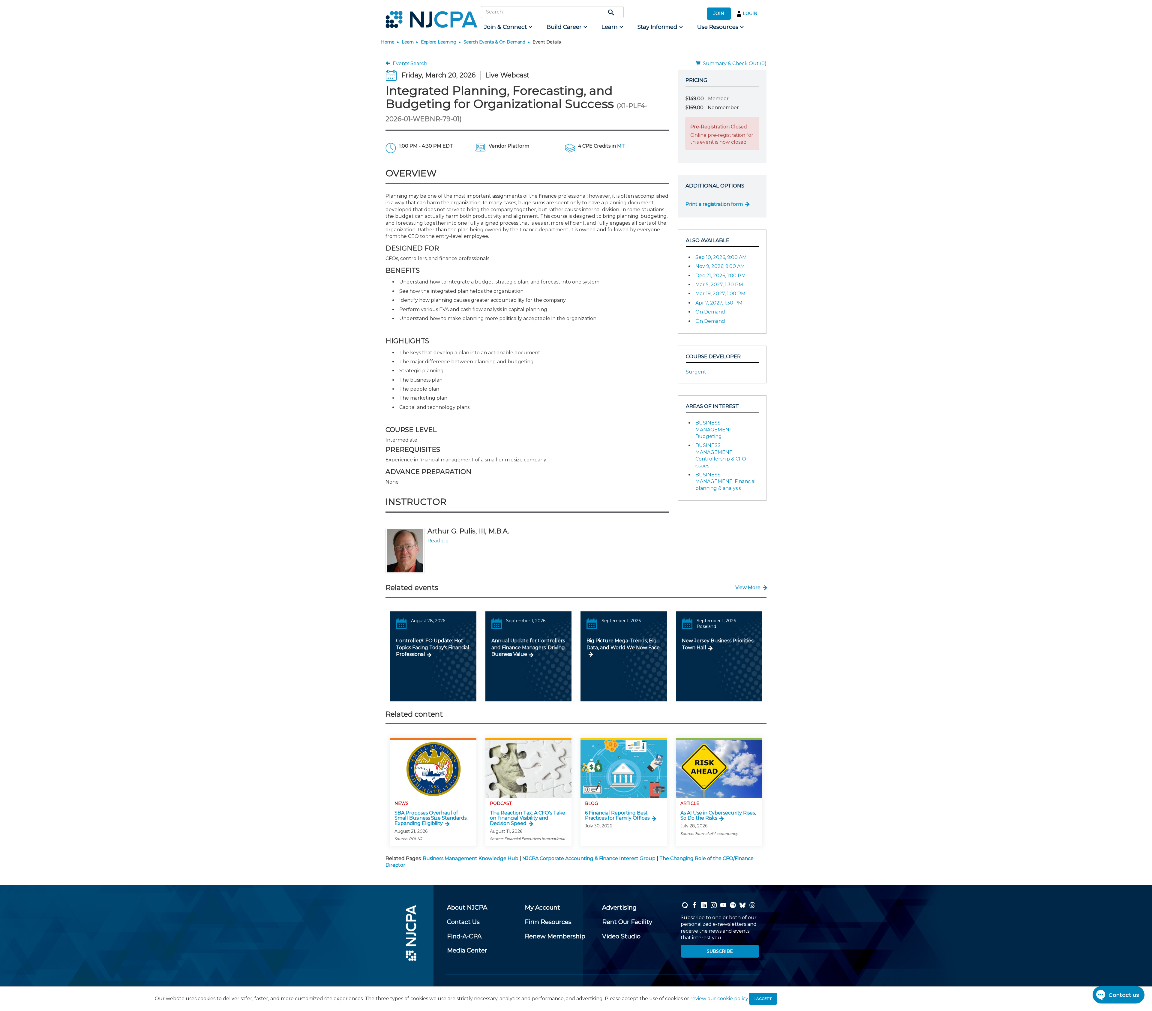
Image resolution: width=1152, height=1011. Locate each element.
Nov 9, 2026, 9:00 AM (720, 266)
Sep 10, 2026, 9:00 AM (721, 257)
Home (387, 42)
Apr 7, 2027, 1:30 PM (718, 303)
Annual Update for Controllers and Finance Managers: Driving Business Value (528, 647)
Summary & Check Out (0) (733, 63)
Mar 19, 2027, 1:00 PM (720, 293)
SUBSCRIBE (720, 951)
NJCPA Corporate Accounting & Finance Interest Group (589, 858)
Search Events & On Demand (494, 42)
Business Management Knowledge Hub (470, 858)
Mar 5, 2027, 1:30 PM (719, 284)
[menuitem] (508, 27)
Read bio (438, 541)
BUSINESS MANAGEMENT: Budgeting (714, 429)
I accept (763, 998)
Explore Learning (438, 42)
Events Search (408, 63)
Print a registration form (714, 204)
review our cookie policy (719, 998)
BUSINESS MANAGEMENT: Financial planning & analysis (725, 481)
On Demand (710, 312)
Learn (408, 42)
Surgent (696, 372)
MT (621, 146)
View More (747, 587)
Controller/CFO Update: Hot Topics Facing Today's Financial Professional (432, 647)
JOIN (718, 13)
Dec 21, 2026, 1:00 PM (720, 275)
